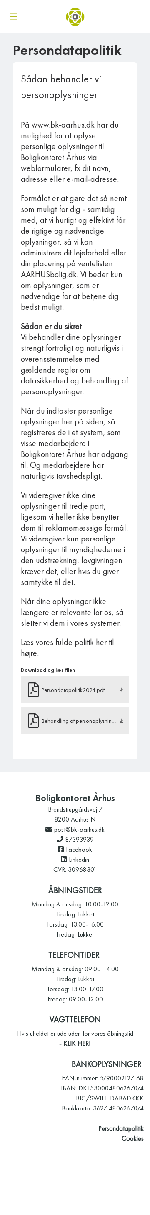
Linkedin (79, 859)
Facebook (79, 849)
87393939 (79, 839)
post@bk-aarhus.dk (79, 829)
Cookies (133, 1138)
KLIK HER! (77, 1043)
